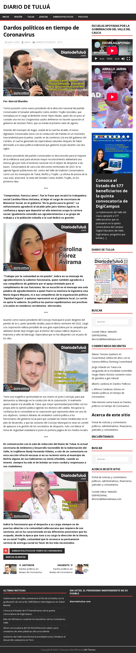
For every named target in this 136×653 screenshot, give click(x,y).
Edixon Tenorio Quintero (105, 354)
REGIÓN (18, 16)
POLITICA (83, 16)
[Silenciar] (123, 58)
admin (27, 42)
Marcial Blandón (16, 557)
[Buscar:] (112, 322)
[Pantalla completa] (128, 58)
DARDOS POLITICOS (63, 16)
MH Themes (89, 649)
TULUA (30, 16)
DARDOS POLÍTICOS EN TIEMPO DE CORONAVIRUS (37, 550)
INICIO (5, 16)
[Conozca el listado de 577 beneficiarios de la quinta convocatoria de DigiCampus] (112, 153)
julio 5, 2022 (13, 42)
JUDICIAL (43, 16)
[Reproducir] (96, 58)
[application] (112, 50)
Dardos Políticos (122, 383)
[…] (104, 238)
